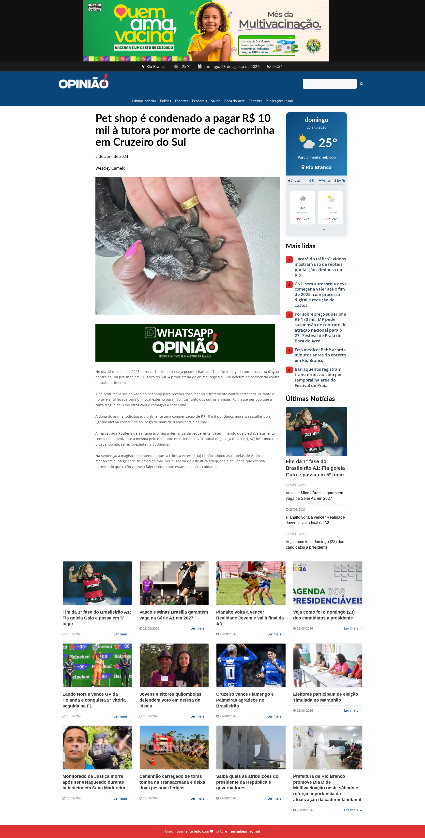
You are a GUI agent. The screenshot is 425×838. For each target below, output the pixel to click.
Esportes (181, 101)
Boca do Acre (234, 101)
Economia (199, 101)
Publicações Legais (279, 101)
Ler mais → (123, 634)
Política (165, 101)
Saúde (215, 101)
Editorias (255, 101)
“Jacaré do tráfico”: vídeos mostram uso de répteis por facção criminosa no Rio (320, 267)
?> (97, 583)
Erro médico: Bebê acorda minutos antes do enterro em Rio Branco (320, 355)
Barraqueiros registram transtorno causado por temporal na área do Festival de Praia (318, 377)
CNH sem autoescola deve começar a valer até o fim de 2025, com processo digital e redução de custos (321, 294)
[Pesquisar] (361, 84)
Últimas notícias (144, 101)
